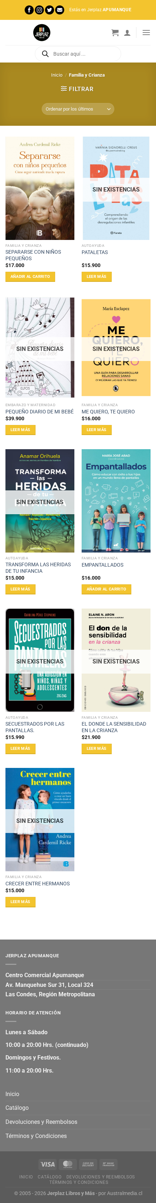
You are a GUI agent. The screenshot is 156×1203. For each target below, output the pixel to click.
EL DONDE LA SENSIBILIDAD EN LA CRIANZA (114, 727)
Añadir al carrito (30, 276)
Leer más (97, 276)
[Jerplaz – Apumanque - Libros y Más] (41, 32)
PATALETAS (95, 252)
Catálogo (17, 1107)
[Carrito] (115, 32)
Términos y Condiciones (36, 1136)
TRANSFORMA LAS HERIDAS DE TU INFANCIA (38, 568)
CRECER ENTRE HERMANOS (37, 883)
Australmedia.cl (124, 1193)
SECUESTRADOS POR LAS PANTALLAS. (34, 727)
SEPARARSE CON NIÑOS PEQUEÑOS (33, 255)
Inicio (56, 75)
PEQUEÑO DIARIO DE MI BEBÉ (39, 411)
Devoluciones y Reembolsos (41, 1121)
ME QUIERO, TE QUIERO (108, 411)
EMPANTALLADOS (102, 565)
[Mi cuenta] (127, 32)
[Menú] (146, 32)
